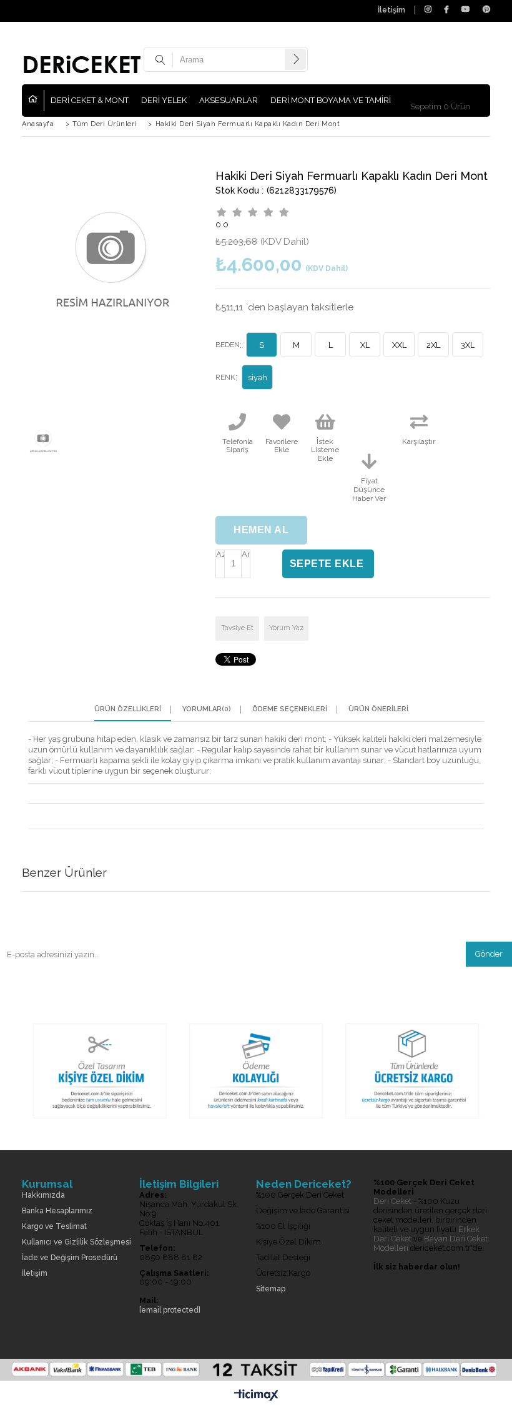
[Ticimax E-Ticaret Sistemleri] (256, 1395)
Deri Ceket (392, 1201)
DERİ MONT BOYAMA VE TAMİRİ (330, 100)
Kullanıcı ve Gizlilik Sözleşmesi (76, 1242)
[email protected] (169, 1310)
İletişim (391, 10)
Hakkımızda (43, 1195)
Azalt (220, 554)
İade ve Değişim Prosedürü (69, 1258)
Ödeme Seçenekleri (289, 709)
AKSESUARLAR (228, 100)
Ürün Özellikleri (127, 709)
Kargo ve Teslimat (54, 1227)
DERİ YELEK (164, 100)
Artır (246, 554)
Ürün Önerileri (378, 709)
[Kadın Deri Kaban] (256, 1123)
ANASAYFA (36, 100)
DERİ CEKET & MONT (90, 100)
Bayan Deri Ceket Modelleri (430, 1243)
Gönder (489, 954)
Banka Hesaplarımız (57, 1211)
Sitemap (270, 1289)
